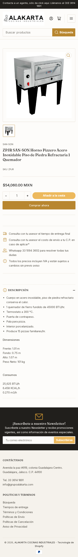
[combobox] (39, 32)
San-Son (8, 144)
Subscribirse (64, 440)
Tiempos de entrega (15, 507)
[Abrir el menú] (71, 18)
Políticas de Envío (14, 517)
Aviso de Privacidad (15, 526)
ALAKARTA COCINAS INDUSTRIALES (35, 542)
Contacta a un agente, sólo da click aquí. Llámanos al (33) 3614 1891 (39, 4)
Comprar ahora (39, 205)
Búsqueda (66, 32)
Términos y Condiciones (18, 512)
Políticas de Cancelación (18, 522)
